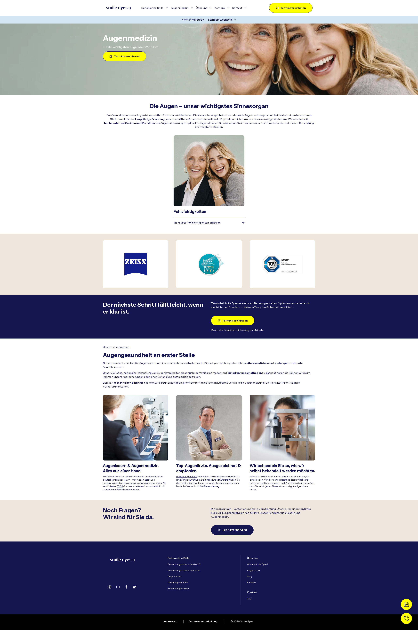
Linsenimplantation (178, 582)
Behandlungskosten (178, 588)
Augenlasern (174, 576)
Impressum (170, 621)
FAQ (249, 598)
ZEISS (120, 486)
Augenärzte (253, 570)
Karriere (251, 582)
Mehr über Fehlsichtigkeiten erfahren (197, 222)
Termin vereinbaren (293, 7)
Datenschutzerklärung (203, 621)
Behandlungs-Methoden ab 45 (184, 570)
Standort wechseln (220, 19)
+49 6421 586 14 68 (234, 530)
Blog (249, 576)
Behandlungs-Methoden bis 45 (184, 564)
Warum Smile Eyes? (257, 564)
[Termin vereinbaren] (406, 604)
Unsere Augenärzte (186, 476)
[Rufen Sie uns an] (406, 618)
